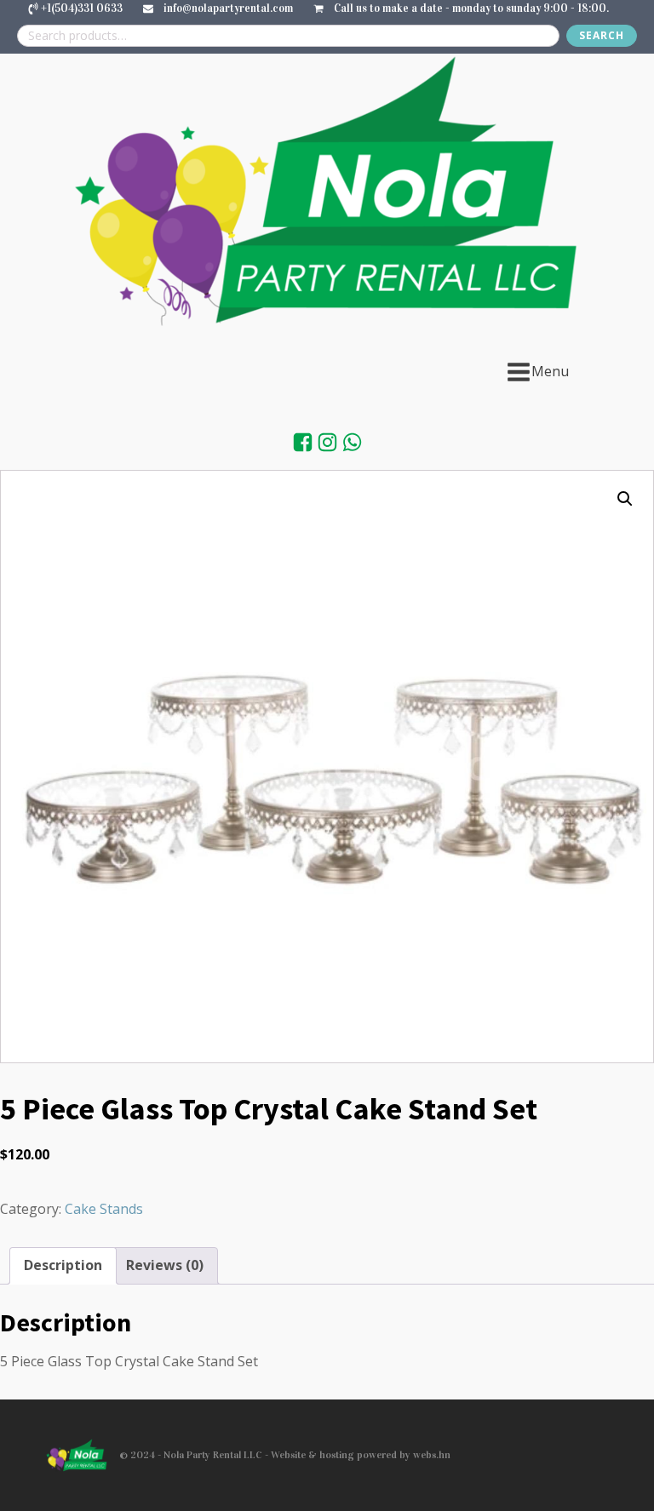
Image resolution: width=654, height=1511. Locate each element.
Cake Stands (104, 1208)
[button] (625, 499)
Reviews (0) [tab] (165, 1265)
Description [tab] (63, 1265)
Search (601, 35)
